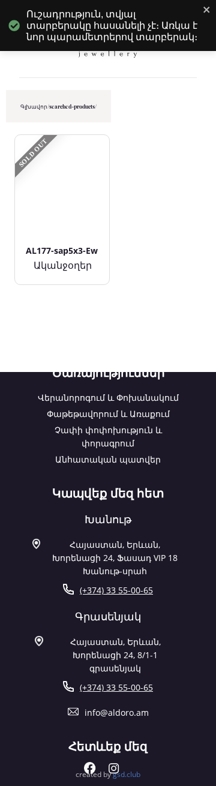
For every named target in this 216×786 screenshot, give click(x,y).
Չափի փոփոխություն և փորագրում (108, 436)
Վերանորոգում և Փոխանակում (108, 397)
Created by (108, 774)
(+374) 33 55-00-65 (116, 590)
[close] (207, 10)
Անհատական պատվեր (108, 459)
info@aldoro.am (117, 712)
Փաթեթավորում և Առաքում (108, 413)
